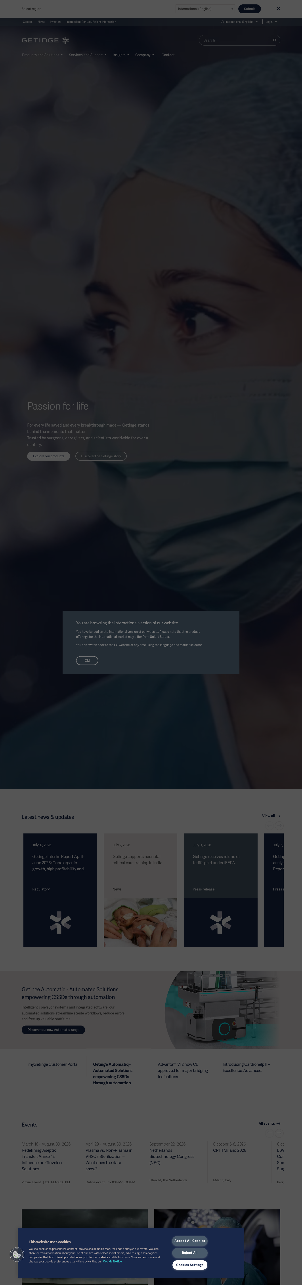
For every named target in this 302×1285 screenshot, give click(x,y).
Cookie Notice (112, 1261)
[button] (17, 1254)
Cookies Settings (190, 1265)
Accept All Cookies (189, 1241)
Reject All (190, 1253)
